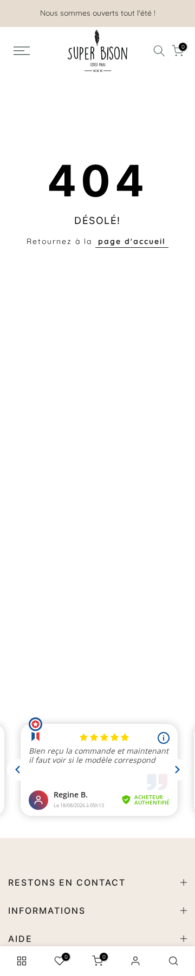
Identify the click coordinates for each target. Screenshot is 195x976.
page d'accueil (132, 241)
